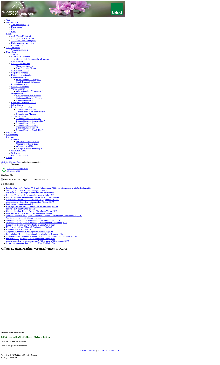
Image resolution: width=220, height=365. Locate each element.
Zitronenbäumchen (18, 116)
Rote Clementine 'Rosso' (26, 68)
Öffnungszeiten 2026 (24, 146)
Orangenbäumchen (18, 93)
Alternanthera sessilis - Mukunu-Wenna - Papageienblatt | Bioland (32, 200)
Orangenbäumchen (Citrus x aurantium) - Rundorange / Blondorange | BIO (36, 222)
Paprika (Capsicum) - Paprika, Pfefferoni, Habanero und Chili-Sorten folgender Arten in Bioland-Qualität (48, 188)
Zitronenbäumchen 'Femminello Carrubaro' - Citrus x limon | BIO (32, 197)
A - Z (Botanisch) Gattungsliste (23, 41)
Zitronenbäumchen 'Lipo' (26, 123)
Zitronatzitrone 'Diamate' (26, 109)
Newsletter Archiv (18, 151)
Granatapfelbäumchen (20, 70)
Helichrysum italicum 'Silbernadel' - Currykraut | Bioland (29, 227)
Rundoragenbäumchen (25, 100)
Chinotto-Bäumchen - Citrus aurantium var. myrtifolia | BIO (30, 195)
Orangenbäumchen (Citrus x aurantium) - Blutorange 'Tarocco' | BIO (33, 220)
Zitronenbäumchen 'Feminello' (28, 119)
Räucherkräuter (17, 45)
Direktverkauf (16, 27)
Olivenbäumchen (18, 89)
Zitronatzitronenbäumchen (21, 107)
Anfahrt (83, 350)
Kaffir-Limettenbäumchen (21, 75)
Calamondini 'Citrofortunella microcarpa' (32, 59)
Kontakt (92, 350)
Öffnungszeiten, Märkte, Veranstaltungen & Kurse (26, 190)
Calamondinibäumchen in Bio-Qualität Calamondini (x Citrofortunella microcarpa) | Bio (41, 236)
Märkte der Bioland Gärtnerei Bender (21, 209)
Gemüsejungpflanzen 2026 (27, 144)
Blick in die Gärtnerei (20, 155)
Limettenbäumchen (19, 84)
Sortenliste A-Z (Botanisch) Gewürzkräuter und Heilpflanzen (30, 239)
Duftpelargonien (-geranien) (22, 43)
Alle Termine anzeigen (20, 25)
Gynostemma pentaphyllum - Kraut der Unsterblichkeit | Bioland (32, 243)
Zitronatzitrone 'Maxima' (26, 114)
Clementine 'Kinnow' (24, 66)
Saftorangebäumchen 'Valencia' (28, 96)
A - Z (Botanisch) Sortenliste (22, 38)
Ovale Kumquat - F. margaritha (28, 80)
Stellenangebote (17, 153)
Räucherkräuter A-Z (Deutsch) (18, 229)
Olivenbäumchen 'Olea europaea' (29, 91)
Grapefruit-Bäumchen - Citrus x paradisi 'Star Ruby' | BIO (29, 232)
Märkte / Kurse (15, 162)
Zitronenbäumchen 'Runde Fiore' (29, 130)
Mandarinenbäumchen (20, 86)
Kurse (13, 31)
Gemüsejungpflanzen (19, 50)
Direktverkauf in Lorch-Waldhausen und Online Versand (29, 213)
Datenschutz (114, 350)
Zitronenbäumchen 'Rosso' (27, 128)
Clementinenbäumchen (20, 64)
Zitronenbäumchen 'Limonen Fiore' (30, 121)
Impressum (102, 350)
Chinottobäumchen (18, 61)
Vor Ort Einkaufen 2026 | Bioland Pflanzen (23, 218)
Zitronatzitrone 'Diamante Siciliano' (30, 112)
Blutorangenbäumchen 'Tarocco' (29, 98)
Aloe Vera (15, 54)
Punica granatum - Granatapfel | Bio (20, 204)
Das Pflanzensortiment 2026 (27, 141)
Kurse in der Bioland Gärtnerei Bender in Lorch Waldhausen (30, 225)
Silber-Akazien (17, 105)
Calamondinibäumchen (20, 57)
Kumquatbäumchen (19, 77)
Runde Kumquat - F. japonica (28, 82)
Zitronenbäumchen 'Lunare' (27, 125)
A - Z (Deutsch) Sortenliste (22, 36)
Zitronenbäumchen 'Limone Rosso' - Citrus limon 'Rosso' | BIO (31, 211)
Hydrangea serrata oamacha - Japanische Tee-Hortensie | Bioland (32, 206)
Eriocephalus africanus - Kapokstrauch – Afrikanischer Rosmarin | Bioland (36, 234)
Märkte (14, 29)
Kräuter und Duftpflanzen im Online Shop (17, 169)
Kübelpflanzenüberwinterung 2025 (30, 148)
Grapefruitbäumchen (19, 73)
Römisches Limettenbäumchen (23, 103)
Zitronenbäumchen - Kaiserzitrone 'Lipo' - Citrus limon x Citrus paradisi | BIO (37, 241)
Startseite (4, 162)
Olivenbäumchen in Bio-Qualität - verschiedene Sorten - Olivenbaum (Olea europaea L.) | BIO (44, 216)
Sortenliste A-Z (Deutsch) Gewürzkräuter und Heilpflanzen (30, 193)
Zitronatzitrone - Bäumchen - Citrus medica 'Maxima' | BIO (30, 202)
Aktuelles (15, 139)
